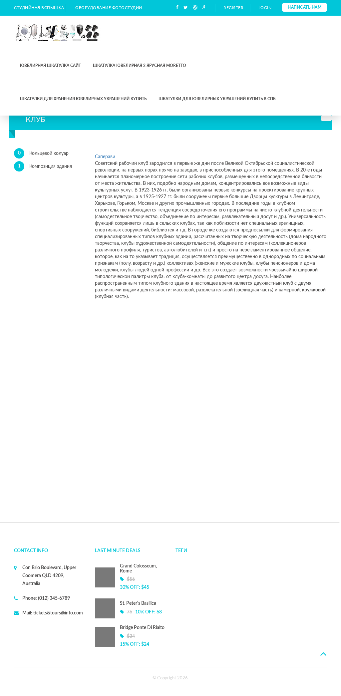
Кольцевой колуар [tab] (43, 153)
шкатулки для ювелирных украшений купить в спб (217, 99)
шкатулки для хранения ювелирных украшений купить (83, 99)
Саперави (105, 157)
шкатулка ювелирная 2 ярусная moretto (139, 66)
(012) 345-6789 (53, 598)
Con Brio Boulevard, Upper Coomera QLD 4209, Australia (49, 575)
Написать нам (304, 7)
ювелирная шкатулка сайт (50, 66)
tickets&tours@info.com (57, 613)
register (233, 8)
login (265, 8)
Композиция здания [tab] (45, 166)
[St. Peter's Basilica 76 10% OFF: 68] (130, 617)
